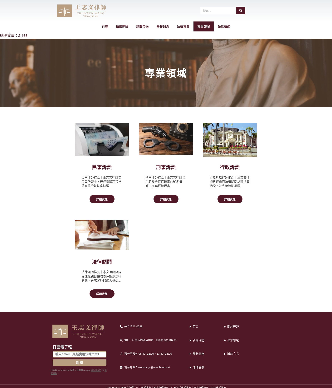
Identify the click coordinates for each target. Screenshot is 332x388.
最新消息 (163, 26)
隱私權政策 (96, 370)
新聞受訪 (142, 26)
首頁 (105, 26)
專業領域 (203, 26)
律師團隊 (122, 26)
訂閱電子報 (62, 347)
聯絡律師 (224, 26)
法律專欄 (183, 26)
